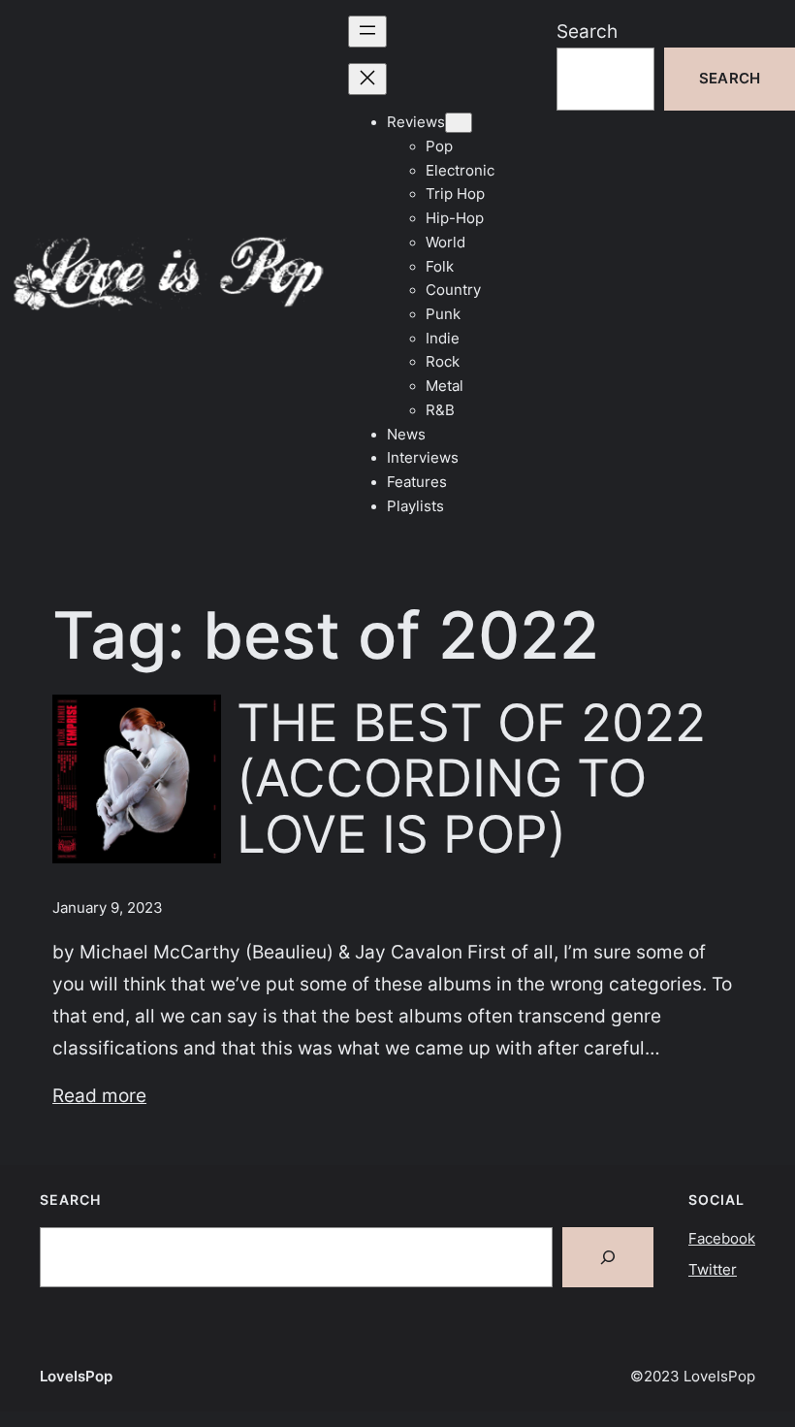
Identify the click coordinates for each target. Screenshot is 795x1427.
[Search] (607, 1257)
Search (587, 31)
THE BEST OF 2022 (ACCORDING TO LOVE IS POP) (471, 779)
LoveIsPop (76, 1376)
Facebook (721, 1239)
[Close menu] (367, 79)
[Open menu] (367, 32)
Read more (99, 1095)
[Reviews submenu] (458, 123)
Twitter (712, 1270)
